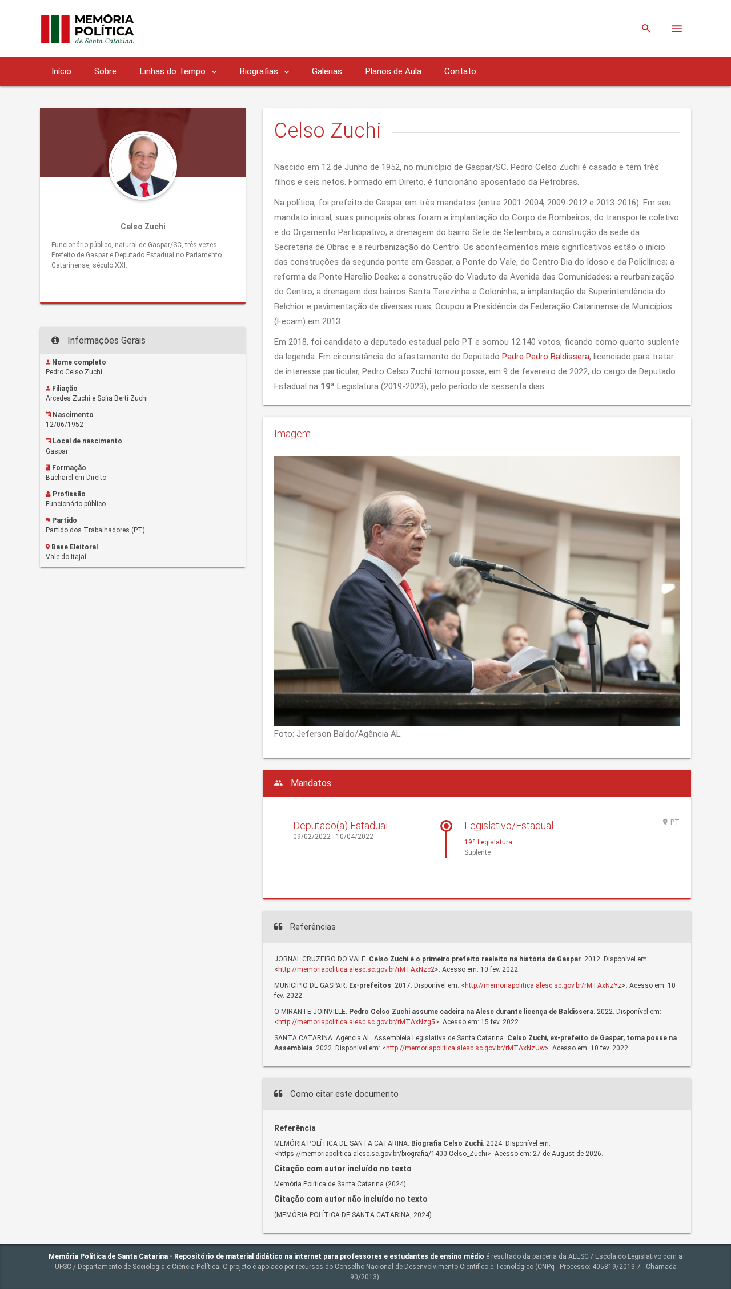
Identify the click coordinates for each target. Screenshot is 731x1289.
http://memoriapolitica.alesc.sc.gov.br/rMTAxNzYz (543, 985)
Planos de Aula (393, 71)
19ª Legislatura (488, 842)
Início (61, 71)
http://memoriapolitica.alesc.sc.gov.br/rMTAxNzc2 (356, 969)
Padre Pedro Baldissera (545, 356)
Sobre (105, 71)
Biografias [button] (259, 71)
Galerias (327, 71)
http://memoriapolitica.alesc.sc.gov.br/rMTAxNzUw (465, 1048)
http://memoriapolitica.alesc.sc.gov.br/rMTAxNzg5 (356, 1022)
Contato (460, 71)
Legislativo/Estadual (508, 825)
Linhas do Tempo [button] (173, 71)
